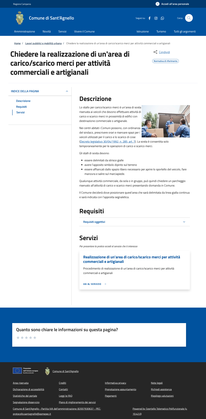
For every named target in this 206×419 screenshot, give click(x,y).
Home (17, 43)
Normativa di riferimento (165, 60)
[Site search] (189, 18)
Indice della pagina (25, 91)
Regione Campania (22, 4)
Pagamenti (111, 396)
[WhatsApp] (161, 18)
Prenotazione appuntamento (120, 389)
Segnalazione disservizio (26, 402)
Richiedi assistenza (161, 389)
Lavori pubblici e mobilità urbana (43, 43)
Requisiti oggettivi (94, 222)
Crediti (62, 383)
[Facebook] (148, 18)
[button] (172, 4)
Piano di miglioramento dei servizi (77, 402)
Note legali (157, 383)
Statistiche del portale (25, 396)
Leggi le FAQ (65, 396)
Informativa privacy (115, 383)
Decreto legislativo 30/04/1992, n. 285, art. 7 (107, 141)
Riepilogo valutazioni (162, 396)
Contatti (63, 389)
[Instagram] (154, 18)
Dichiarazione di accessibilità (28, 389)
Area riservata (20, 383)
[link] (95, 284)
